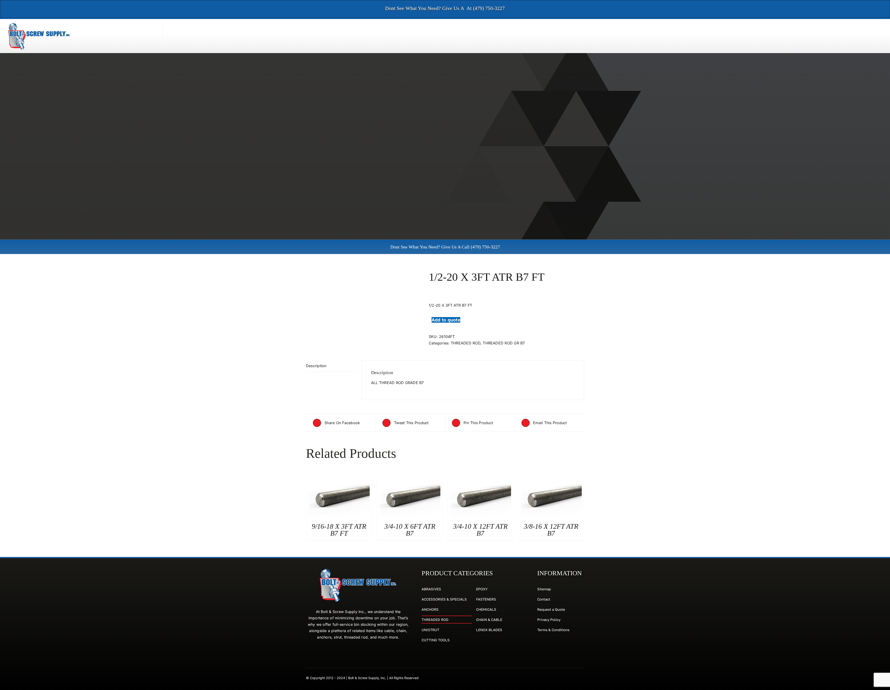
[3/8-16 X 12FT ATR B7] (550, 478)
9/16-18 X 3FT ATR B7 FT (339, 529)
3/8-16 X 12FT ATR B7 (551, 529)
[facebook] (574, 677)
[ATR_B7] (364, 289)
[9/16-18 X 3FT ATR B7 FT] (338, 478)
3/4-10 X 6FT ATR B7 (409, 529)
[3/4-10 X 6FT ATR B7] (408, 478)
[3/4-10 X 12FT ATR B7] (479, 478)
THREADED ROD (465, 343)
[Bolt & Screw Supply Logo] (39, 23)
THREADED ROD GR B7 (504, 343)
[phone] (582, 677)
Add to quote (446, 320)
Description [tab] (316, 365)
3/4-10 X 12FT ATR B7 (480, 529)
